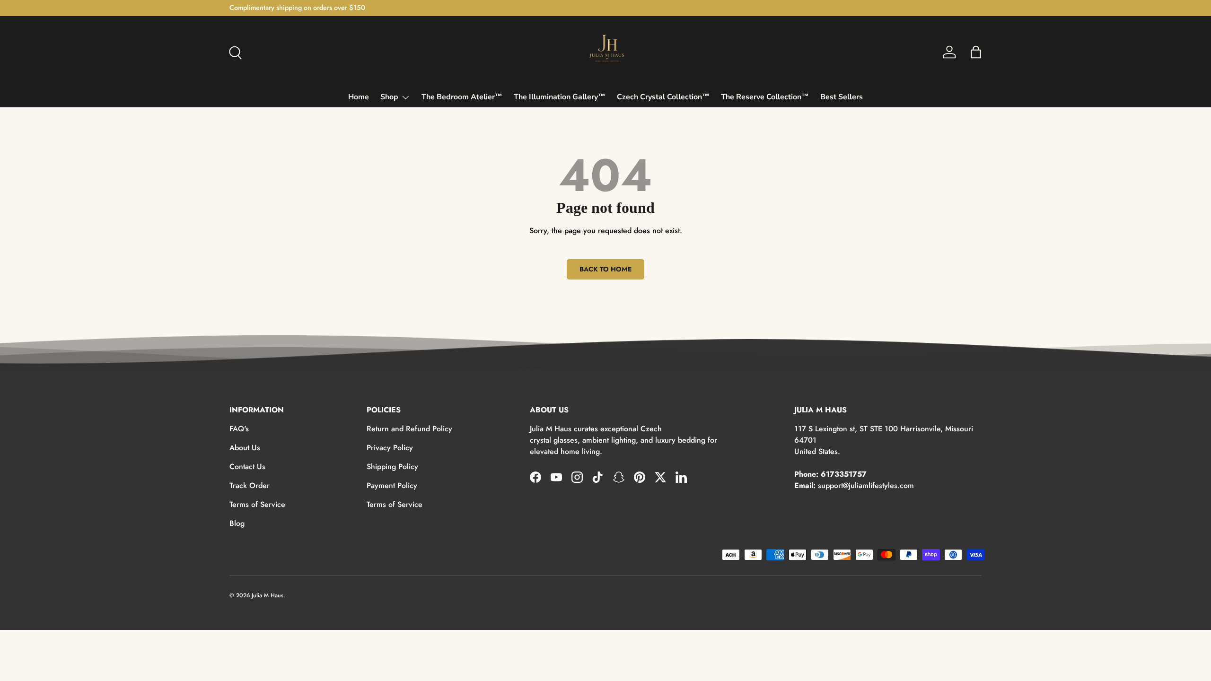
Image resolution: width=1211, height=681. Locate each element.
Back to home (605, 269)
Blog (237, 523)
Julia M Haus (267, 595)
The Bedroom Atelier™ (461, 97)
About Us (244, 447)
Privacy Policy (390, 447)
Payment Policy (392, 485)
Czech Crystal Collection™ (663, 97)
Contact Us (247, 466)
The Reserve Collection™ (765, 97)
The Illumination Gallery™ (560, 97)
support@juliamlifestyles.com (866, 485)
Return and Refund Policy (409, 428)
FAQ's (239, 428)
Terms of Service (257, 504)
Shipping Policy (392, 466)
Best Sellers (841, 97)
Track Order (249, 485)
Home (358, 97)
